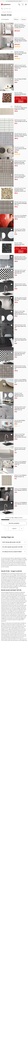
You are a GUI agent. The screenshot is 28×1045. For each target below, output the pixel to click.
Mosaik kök (9, 12)
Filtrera (16, 19)
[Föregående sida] (6, 528)
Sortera (23, 19)
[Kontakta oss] (19, 4)
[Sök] (2, 8)
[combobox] (14, 528)
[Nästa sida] (22, 528)
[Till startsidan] (5, 4)
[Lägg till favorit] (11, 25)
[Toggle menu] (26, 4)
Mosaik (4, 12)
